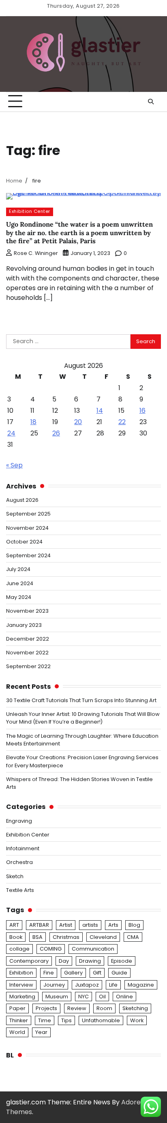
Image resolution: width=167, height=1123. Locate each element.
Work (136, 1020)
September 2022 (28, 666)
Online (124, 996)
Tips (66, 1020)
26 (56, 433)
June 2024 (19, 583)
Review (76, 1008)
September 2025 (28, 514)
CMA (133, 937)
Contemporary (29, 961)
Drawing (90, 961)
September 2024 (28, 555)
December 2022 (27, 639)
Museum (56, 996)
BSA (37, 937)
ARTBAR (39, 925)
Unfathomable (101, 1020)
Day (64, 961)
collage (19, 949)
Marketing (22, 996)
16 (142, 410)
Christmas (66, 937)
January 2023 (24, 625)
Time (44, 1020)
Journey (54, 985)
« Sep (14, 465)
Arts (113, 925)
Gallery (73, 973)
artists (90, 925)
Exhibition (21, 973)
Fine (48, 973)
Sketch (15, 876)
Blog (134, 925)
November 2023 (27, 611)
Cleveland (103, 937)
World (17, 1032)
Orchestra (19, 862)
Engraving (19, 821)
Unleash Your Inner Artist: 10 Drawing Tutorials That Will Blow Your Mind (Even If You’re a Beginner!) (83, 718)
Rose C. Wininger (36, 253)
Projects (46, 1008)
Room (104, 1008)
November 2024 (27, 528)
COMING (51, 949)
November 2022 (27, 652)
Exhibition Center (29, 211)
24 (11, 433)
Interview (21, 985)
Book (15, 937)
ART (14, 925)
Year (41, 1032)
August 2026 (22, 500)
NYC (83, 996)
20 (78, 422)
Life (113, 985)
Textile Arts (20, 890)
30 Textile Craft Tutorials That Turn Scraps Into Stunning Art (81, 700)
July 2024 (18, 569)
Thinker (18, 1020)
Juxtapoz (87, 985)
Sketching (135, 1008)
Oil (102, 996)
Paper (17, 1008)
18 (33, 422)
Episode (121, 961)
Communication (93, 949)
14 (99, 410)
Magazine (141, 985)
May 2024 (18, 597)
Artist (65, 925)
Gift (97, 973)
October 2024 (24, 542)
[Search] (151, 102)
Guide (119, 973)
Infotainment (22, 848)
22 (122, 422)
